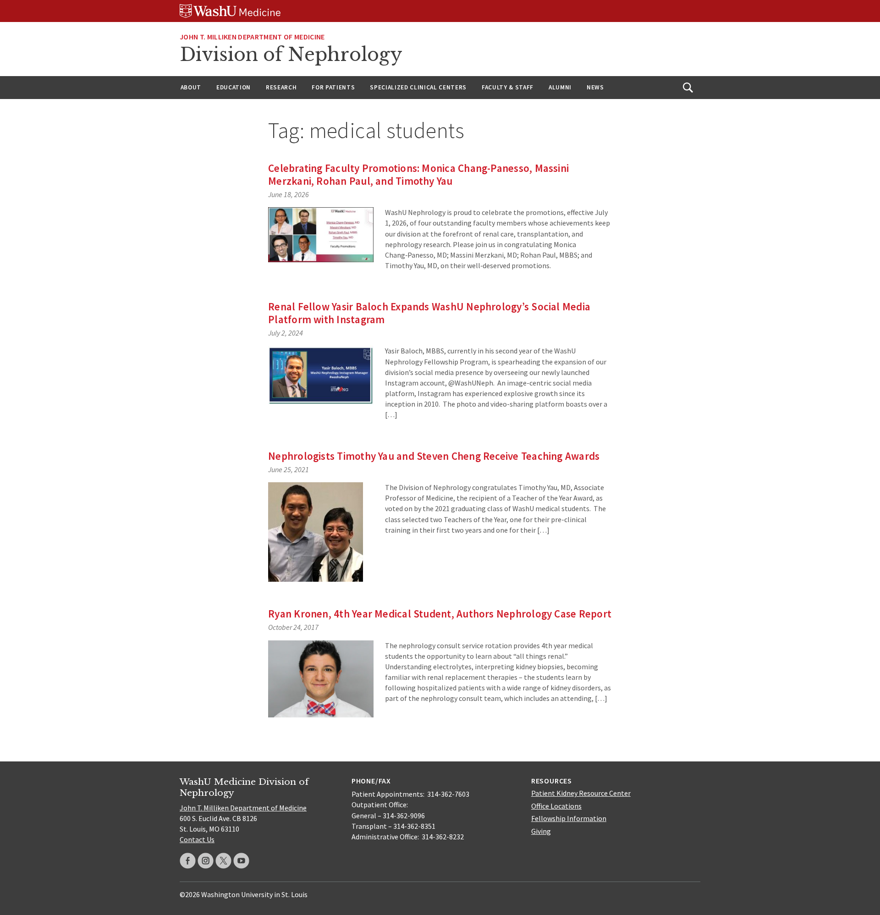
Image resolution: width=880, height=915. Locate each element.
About (191, 87)
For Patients (333, 87)
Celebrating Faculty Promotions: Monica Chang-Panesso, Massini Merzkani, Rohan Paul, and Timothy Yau (418, 174)
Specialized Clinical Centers (418, 87)
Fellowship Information (568, 818)
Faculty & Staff (508, 87)
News (595, 87)
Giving (541, 831)
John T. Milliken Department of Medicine (252, 36)
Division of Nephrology (291, 54)
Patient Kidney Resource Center (581, 793)
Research (281, 87)
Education (233, 87)
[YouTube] (241, 861)
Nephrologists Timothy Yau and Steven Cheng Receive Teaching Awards (434, 456)
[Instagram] (206, 861)
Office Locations (556, 805)
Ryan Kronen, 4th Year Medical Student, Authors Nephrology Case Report (439, 613)
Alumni (560, 87)
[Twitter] (223, 861)
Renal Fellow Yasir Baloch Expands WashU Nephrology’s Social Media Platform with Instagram (429, 313)
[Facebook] (188, 861)
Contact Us (197, 839)
